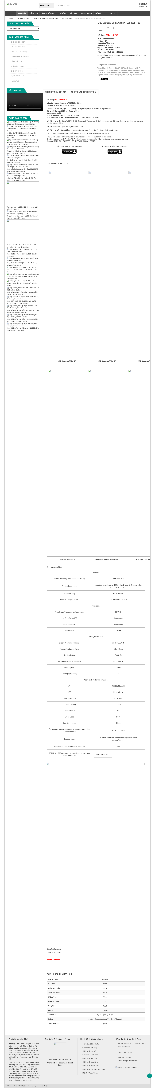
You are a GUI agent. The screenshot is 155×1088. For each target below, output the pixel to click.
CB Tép (109, 68)
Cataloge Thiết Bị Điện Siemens (114, 146)
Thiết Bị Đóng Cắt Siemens (132, 75)
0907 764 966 (143, 7)
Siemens (54, 121)
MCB (142, 70)
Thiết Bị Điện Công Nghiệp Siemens (45, 18)
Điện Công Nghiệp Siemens (129, 70)
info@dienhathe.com (130, 1061)
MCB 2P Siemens (110, 72)
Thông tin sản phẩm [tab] (55, 92)
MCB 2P (100, 72)
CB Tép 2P (116, 68)
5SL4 (103, 68)
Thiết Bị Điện (134, 72)
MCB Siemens (67, 18)
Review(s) (111, 28)
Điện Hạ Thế (12, 1086)
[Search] (108, 5)
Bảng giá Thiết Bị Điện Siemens (69, 146)
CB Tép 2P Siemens (128, 68)
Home (11, 18)
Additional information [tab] (83, 92)
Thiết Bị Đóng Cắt (115, 75)
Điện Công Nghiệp (23, 18)
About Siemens (53, 960)
